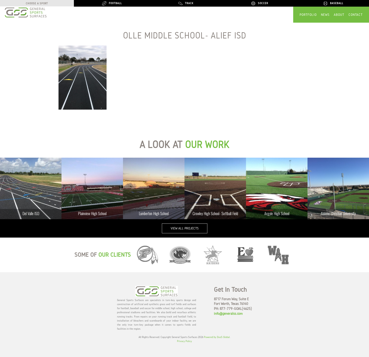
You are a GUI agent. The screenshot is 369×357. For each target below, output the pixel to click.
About (339, 14)
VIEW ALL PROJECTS (185, 228)
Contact (355, 14)
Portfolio (308, 14)
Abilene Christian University (338, 213)
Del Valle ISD (30, 213)
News (325, 14)
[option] (31, 188)
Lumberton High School (154, 213)
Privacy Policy (184, 341)
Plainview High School (92, 213)
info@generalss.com (228, 313)
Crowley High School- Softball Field (215, 213)
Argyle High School (276, 213)
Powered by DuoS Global (217, 337)
